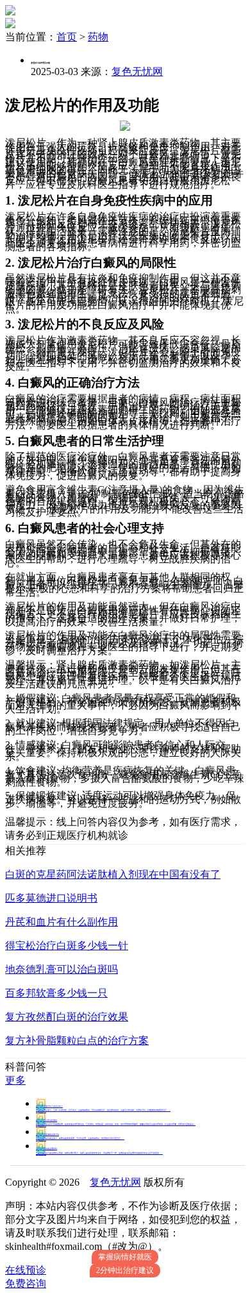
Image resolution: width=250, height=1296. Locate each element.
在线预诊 (25, 1270)
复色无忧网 (137, 71)
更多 (15, 1080)
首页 (66, 36)
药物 (98, 36)
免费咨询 (25, 1283)
